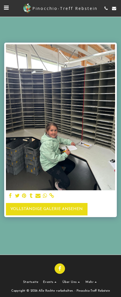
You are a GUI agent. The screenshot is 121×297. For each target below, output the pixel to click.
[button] (6, 8)
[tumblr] (31, 196)
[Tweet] (17, 196)
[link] (51, 196)
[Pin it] (24, 196)
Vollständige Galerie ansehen (46, 209)
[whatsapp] (45, 196)
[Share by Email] (38, 196)
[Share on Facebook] (10, 196)
